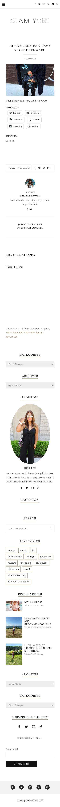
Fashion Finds (15, 556)
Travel (27, 569)
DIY (33, 550)
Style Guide (42, 563)
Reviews (12, 563)
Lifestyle (31, 556)
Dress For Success (30, 227)
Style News (13, 569)
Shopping (26, 563)
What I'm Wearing (17, 575)
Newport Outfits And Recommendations (37, 621)
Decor (23, 550)
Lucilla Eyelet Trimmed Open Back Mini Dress (38, 648)
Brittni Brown (30, 195)
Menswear (45, 556)
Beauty (11, 550)
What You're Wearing (18, 581)
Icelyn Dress (33, 602)
